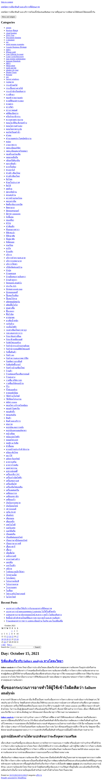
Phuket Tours (11, 72)
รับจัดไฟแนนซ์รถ (13, 342)
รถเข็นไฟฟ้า (11, 327)
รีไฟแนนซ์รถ (11, 390)
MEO (8, 63)
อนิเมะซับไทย (12, 452)
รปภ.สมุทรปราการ (14, 333)
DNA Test (10, 35)
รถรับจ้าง (10, 324)
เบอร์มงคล (10, 528)
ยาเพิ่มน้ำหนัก (12, 320)
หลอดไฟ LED (12, 440)
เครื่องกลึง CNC (13, 474)
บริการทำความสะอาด (15, 258)
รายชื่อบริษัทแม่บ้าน (15, 383)
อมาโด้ (9, 455)
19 (5, 639)
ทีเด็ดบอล (10, 242)
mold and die (11, 68)
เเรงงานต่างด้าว (13, 559)
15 (12, 636)
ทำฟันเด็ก (10, 226)
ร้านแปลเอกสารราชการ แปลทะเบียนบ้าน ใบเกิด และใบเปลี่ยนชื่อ (34, 621)
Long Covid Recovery (15, 57)
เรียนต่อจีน (10, 534)
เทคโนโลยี (10, 525)
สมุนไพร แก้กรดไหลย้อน (17, 405)
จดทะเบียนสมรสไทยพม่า (17, 151)
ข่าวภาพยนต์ (11, 110)
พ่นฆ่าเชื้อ (10, 308)
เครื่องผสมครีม (12, 490)
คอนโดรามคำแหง (14, 126)
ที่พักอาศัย (10, 236)
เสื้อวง (8, 550)
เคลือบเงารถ (11, 493)
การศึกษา (10, 94)
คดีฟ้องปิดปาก (12, 113)
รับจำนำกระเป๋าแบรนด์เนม (17, 346)
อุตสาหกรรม (11, 468)
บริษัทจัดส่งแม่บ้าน (14, 267)
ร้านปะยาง (10, 377)
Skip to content (7, 2)
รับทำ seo (10, 355)
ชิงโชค (9, 179)
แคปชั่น (9, 562)
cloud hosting (11, 33)
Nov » (9, 645)
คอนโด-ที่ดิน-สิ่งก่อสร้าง (16, 123)
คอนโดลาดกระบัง (14, 129)
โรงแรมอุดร (11, 587)
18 (2, 639)
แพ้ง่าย (9, 569)
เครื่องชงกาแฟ (12, 481)
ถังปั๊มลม (10, 217)
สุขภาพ (9, 424)
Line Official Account (14, 54)
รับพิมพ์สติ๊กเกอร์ (13, 364)
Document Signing (13, 38)
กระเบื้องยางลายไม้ (14, 88)
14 (10, 636)
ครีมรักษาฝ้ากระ (13, 116)
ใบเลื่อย (9, 590)
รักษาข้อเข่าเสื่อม (13, 336)
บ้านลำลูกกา (11, 280)
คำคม (8, 135)
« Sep (3, 645)
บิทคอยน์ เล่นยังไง (14, 283)
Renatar (9, 75)
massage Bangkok (13, 61)
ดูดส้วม (9, 189)
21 (10, 639)
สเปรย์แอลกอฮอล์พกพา (16, 430)
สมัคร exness (11, 402)
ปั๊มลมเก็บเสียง (12, 295)
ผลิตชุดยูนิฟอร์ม (13, 302)
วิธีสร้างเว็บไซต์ (13, 396)
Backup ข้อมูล (12, 30)
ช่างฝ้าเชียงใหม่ (13, 176)
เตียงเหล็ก (10, 521)
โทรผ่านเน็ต (11, 575)
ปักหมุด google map (14, 289)
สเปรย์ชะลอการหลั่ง (15, 427)
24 (17, 639)
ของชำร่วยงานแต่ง (14, 98)
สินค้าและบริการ (13, 421)
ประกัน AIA (11, 286)
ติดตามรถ (10, 207)
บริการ (9, 255)
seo (7, 77)
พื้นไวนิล (10, 314)
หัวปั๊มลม (10, 446)
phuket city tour (12, 70)
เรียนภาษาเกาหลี (13, 543)
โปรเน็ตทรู (10, 578)
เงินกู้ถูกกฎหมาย (13, 503)
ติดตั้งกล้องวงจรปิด (14, 204)
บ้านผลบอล (11, 273)
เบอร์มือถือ (10, 531)
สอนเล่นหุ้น (11, 415)
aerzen (8, 28)
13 (7, 636)
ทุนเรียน (9, 245)
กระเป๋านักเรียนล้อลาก (16, 91)
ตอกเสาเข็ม (11, 201)
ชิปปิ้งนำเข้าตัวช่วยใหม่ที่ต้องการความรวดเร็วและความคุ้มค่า (33, 618)
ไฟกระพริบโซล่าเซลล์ (15, 594)
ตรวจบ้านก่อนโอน (14, 198)
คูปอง (8, 142)
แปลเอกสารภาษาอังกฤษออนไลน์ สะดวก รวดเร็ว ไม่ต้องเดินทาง (34, 615)
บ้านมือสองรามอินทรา (16, 277)
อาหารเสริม (11, 462)
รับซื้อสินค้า (11, 352)
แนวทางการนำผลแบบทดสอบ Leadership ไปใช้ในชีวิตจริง (31, 611)
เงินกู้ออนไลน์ (12, 506)
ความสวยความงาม (14, 120)
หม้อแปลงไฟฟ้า (13, 437)
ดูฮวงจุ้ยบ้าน (11, 192)
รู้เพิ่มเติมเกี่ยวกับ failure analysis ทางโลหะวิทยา (32, 661)
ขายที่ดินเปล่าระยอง (15, 101)
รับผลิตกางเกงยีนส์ (14, 361)
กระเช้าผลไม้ (11, 85)
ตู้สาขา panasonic (13, 214)
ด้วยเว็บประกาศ (13, 182)
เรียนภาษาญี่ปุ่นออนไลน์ (16, 540)
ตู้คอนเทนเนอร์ (12, 211)
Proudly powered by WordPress (13, 778)
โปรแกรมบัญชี (12, 581)
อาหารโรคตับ (12, 465)
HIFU (8, 50)
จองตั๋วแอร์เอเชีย (13, 154)
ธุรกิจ (8, 248)
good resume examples (15, 44)
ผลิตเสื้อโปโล (12, 305)
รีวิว (7, 386)
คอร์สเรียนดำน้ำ (13, 132)
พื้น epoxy (10, 311)
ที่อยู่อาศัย (10, 239)
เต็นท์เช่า (10, 515)
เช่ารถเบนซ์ (11, 509)
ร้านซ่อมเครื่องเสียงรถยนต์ (17, 374)
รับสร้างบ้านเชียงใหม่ (15, 368)
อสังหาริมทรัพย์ (13, 459)
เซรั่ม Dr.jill (11, 512)
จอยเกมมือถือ (12, 157)
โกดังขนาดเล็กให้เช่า (15, 572)
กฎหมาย (10, 82)
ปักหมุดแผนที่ (12, 292)
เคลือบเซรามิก (12, 496)
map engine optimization (15, 59)
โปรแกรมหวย (12, 584)
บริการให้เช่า (11, 264)
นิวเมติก (9, 251)
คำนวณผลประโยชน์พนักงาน (18, 138)
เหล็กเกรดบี (11, 556)
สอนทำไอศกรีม (13, 408)
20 (7, 639)
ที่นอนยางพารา (12, 229)
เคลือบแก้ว (10, 499)
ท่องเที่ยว (10, 220)
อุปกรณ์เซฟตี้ (11, 471)
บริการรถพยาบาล (14, 261)
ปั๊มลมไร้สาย (11, 299)
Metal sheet (10, 66)
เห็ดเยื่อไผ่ (10, 553)
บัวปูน (8, 270)
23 (15, 639)
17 (17, 636)
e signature (10, 40)
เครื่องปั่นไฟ (11, 484)
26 (5, 642)
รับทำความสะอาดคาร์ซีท (17, 358)
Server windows (12, 79)
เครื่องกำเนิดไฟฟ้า (14, 477)
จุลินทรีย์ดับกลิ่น (13, 160)
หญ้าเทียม (10, 434)
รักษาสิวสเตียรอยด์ (14, 339)
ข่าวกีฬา (9, 107)
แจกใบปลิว (11, 565)
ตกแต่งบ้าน (11, 195)
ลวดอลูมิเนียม (12, 393)
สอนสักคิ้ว (10, 412)
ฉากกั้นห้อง (11, 167)
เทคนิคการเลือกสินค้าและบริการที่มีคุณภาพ (20, 7)
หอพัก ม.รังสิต (12, 443)
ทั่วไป (8, 223)
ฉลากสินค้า (11, 164)
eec (7, 42)
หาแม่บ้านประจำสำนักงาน (17, 449)
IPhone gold (11, 52)
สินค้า (8, 418)
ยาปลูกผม (10, 317)
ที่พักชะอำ (10, 233)
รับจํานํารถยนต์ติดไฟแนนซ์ (18, 349)
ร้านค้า (9, 371)
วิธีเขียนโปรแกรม (13, 399)
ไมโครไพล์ (11, 597)
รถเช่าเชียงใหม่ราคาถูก (16, 330)
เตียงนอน (10, 518)
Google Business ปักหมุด (16, 47)
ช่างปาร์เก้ (10, 170)
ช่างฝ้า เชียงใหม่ (13, 173)
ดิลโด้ (8, 185)
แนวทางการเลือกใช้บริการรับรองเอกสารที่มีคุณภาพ (29, 608)
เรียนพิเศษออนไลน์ (14, 537)
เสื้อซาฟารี (10, 547)
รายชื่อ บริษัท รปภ (14, 380)
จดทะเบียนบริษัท (13, 148)
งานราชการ (11, 145)
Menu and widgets (8, 17)
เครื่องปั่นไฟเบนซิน (14, 487)
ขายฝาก (9, 104)
